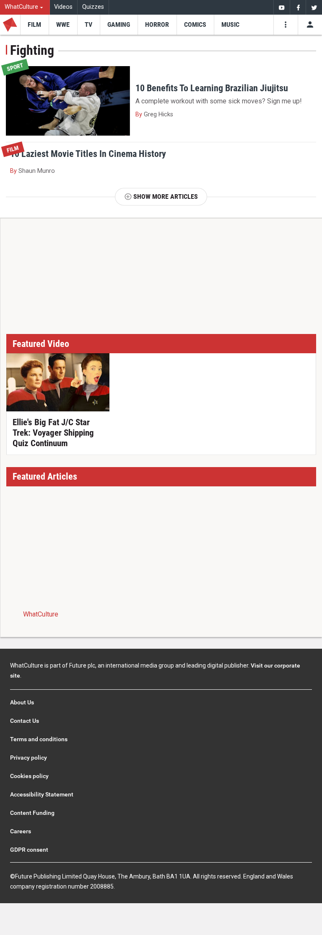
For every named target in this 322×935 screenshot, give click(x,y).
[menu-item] (34, 25)
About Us (22, 702)
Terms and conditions (39, 739)
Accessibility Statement (41, 794)
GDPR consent (29, 849)
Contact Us (24, 720)
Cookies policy (29, 776)
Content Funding (32, 812)
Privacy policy (28, 757)
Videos (63, 6)
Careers (20, 831)
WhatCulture (40, 614)
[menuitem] (25, 7)
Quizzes (93, 6)
